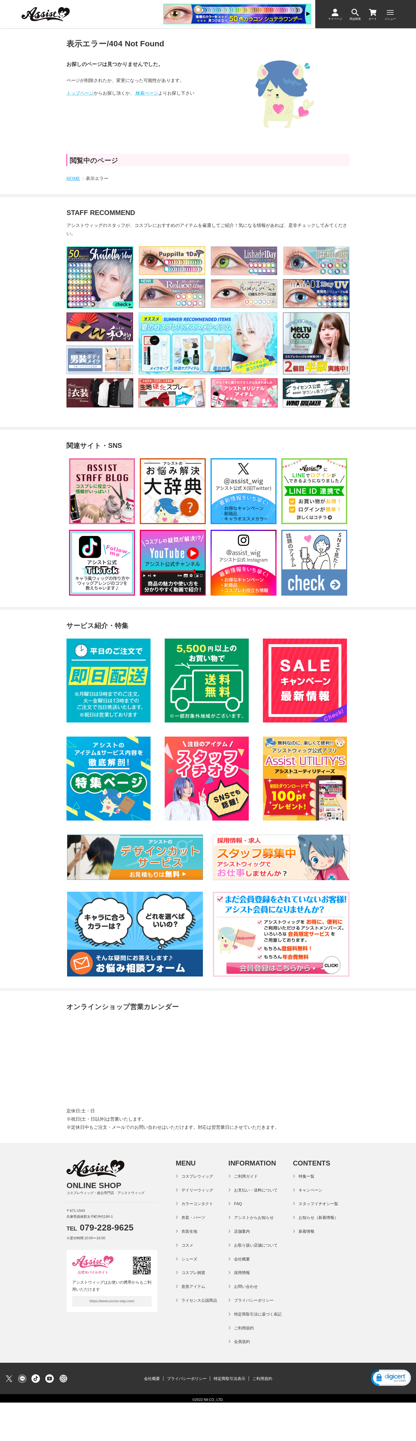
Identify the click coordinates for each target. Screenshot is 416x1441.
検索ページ (146, 93)
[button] (390, 1378)
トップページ (80, 93)
